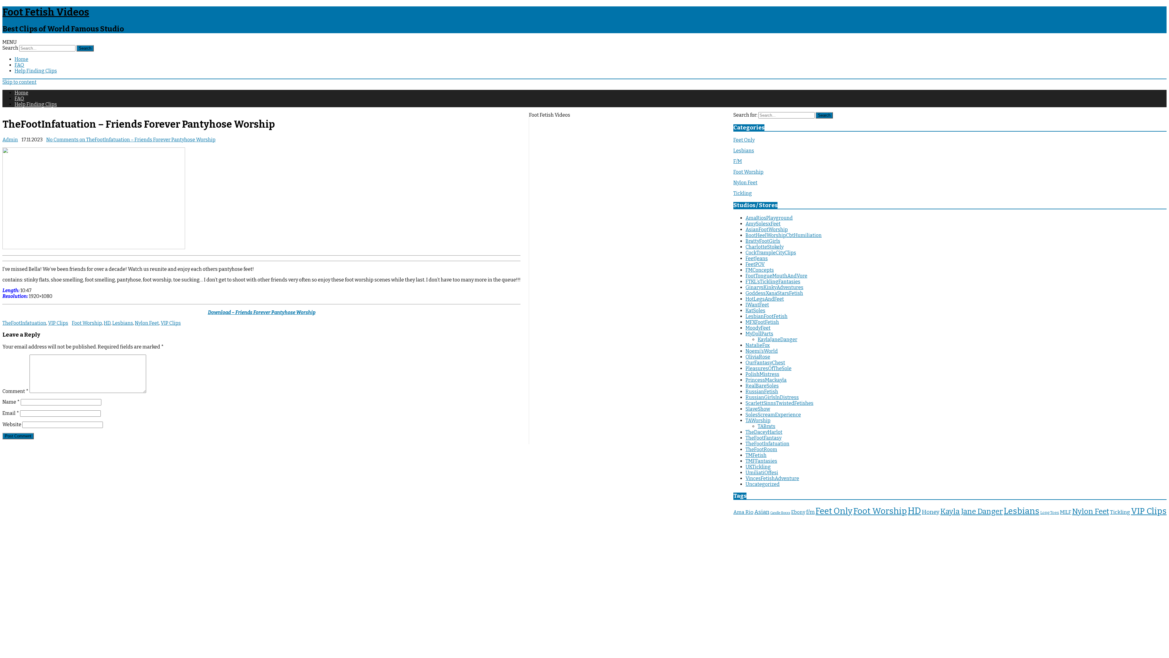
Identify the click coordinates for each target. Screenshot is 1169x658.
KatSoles (755, 310)
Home (21, 59)
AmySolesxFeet (763, 224)
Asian (761, 512)
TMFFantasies (761, 461)
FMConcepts (760, 270)
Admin (10, 140)
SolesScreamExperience (773, 415)
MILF (1065, 512)
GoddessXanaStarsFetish (774, 293)
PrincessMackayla (766, 380)
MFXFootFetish (762, 322)
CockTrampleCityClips (771, 253)
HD (107, 323)
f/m (810, 512)
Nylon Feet (147, 323)
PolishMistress (762, 374)
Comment (15, 391)
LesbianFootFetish (767, 316)
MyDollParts (759, 334)
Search (10, 48)
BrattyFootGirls (763, 241)
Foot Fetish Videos (45, 12)
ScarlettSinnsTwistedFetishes (779, 403)
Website (11, 424)
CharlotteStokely (765, 247)
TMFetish (756, 455)
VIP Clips (58, 323)
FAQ (19, 65)
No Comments (131, 140)
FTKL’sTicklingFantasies (773, 282)
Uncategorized (763, 484)
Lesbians (122, 323)
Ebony (798, 512)
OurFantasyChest (765, 363)
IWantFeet (757, 305)
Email (10, 413)
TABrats (766, 426)
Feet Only (744, 140)
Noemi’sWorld (762, 351)
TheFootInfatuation (24, 323)
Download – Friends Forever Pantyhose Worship (261, 312)
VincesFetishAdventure (772, 478)
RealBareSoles (762, 386)
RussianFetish (762, 391)
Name (11, 402)
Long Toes (1049, 512)
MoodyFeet (758, 328)
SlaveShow (758, 409)
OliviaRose (758, 357)
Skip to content (19, 82)
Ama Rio (743, 512)
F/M (737, 161)
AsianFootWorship (767, 229)
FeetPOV (755, 264)
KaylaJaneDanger (777, 339)
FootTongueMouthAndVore (776, 276)
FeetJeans (757, 258)
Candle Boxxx (780, 513)
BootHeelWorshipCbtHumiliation (784, 235)
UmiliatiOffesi (762, 473)
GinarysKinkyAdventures (774, 287)
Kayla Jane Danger (971, 511)
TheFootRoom (761, 449)
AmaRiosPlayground (769, 218)
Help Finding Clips (36, 71)
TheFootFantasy (763, 438)
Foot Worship (87, 323)
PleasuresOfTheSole (769, 368)
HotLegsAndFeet (765, 299)
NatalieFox (758, 345)
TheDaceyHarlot (764, 432)
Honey (930, 512)
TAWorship (758, 420)
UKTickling (758, 467)
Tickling (742, 193)
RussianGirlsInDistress (772, 397)
